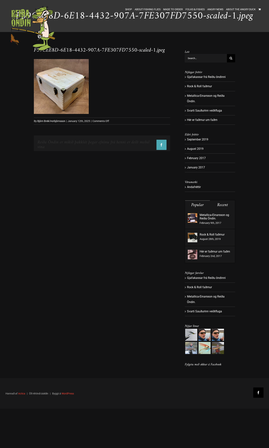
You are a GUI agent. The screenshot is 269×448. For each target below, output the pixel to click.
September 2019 (197, 139)
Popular (197, 205)
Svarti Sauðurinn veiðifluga (204, 110)
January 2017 (196, 167)
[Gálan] (204, 348)
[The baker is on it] (204, 334)
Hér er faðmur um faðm (202, 120)
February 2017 (196, 158)
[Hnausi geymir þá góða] (218, 348)
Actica (21, 393)
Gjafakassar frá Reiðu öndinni (206, 77)
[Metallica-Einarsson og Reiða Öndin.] (192, 216)
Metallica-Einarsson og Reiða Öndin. (214, 216)
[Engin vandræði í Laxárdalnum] (218, 334)
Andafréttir (194, 187)
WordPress (67, 393)
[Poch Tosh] (191, 334)
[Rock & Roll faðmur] (192, 235)
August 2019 (195, 148)
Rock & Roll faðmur (199, 86)
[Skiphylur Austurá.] (191, 348)
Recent (222, 205)
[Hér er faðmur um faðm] (192, 252)
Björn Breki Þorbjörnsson (51, 121)
